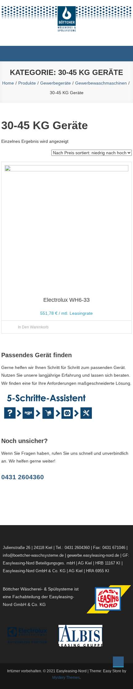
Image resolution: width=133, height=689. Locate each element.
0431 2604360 (22, 477)
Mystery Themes (66, 677)
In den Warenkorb (33, 327)
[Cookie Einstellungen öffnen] (11, 681)
